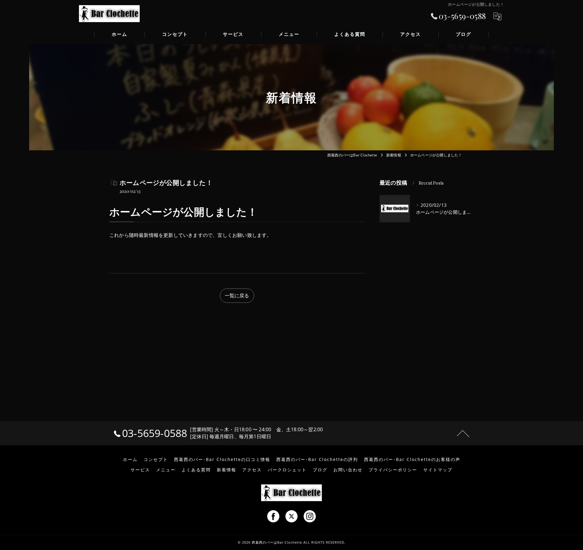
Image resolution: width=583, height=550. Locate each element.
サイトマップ (437, 470)
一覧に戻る (237, 295)
